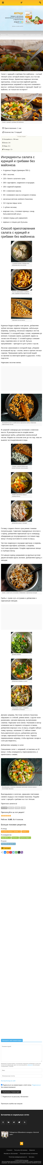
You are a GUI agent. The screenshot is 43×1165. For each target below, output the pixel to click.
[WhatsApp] (16, 852)
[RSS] (25, 1122)
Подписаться (36, 1085)
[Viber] (22, 852)
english (11, 807)
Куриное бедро (25, 837)
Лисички (15, 837)
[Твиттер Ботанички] (19, 1122)
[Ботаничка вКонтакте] (8, 1122)
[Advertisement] (21, 947)
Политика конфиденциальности (18, 1157)
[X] (19, 852)
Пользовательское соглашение (29, 1153)
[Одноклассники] (8, 852)
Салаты (25, 831)
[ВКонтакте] (5, 852)
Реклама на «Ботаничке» (11, 1153)
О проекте (9, 1150)
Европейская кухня (8, 844)
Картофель (6, 837)
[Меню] (3, 2)
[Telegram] (13, 852)
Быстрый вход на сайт (8, 1081)
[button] (40, 3)
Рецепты (3, 34)
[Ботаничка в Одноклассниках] (3, 1122)
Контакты (31, 1157)
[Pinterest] (10, 852)
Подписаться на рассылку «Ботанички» (15, 1096)
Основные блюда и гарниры (16, 34)
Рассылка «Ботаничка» (21, 1150)
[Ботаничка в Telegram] (14, 1122)
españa (17, 807)
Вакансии (32, 1150)
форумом (30, 1065)
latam (23, 807)
